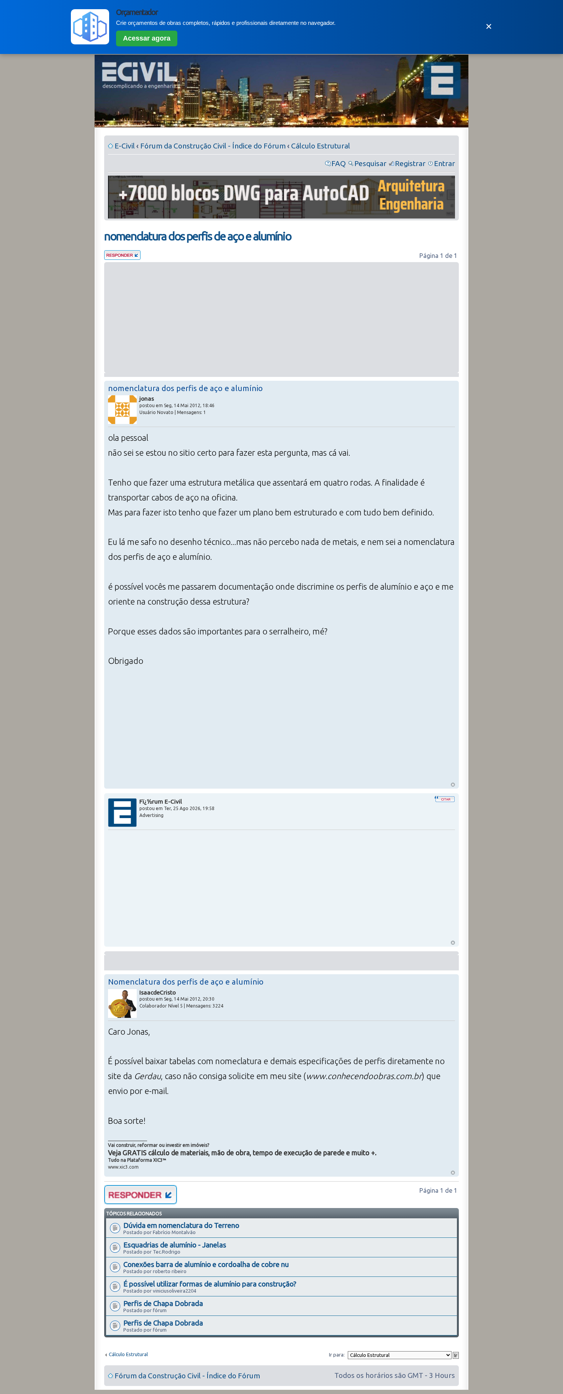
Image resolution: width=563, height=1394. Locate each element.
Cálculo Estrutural (320, 146)
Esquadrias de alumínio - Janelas (174, 1245)
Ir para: (337, 1354)
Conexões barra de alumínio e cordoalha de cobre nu (206, 1264)
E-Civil (125, 146)
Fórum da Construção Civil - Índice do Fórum (213, 146)
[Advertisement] (281, 317)
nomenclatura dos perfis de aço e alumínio (197, 236)
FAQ (338, 163)
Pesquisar (370, 163)
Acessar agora (146, 38)
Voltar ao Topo (453, 785)
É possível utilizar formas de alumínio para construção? (209, 1284)
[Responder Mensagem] (122, 257)
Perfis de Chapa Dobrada (163, 1303)
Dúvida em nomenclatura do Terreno (181, 1225)
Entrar (444, 163)
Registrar (410, 163)
